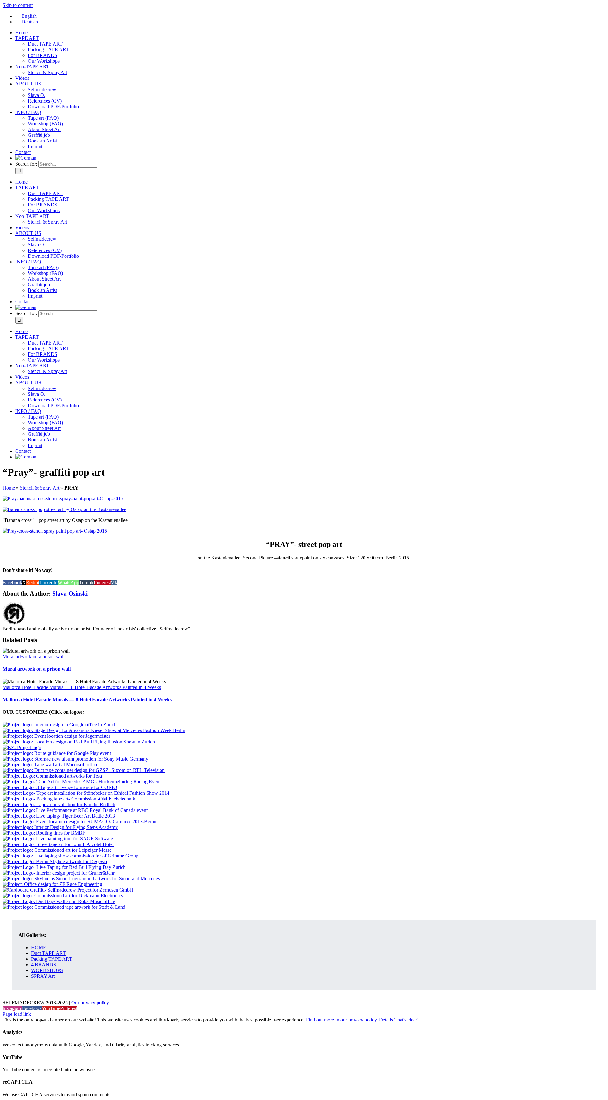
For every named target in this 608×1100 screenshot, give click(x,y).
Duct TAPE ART (48, 953)
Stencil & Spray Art (39, 487)
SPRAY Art (43, 976)
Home (9, 487)
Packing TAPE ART (51, 959)
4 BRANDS (43, 964)
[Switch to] (25, 158)
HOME (38, 947)
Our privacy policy (90, 1002)
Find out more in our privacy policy (341, 1019)
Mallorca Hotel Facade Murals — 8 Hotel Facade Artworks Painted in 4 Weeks (82, 687)
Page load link (17, 1014)
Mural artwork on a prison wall (34, 656)
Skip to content (18, 5)
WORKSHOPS (47, 970)
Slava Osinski (70, 593)
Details (386, 1019)
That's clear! (406, 1019)
